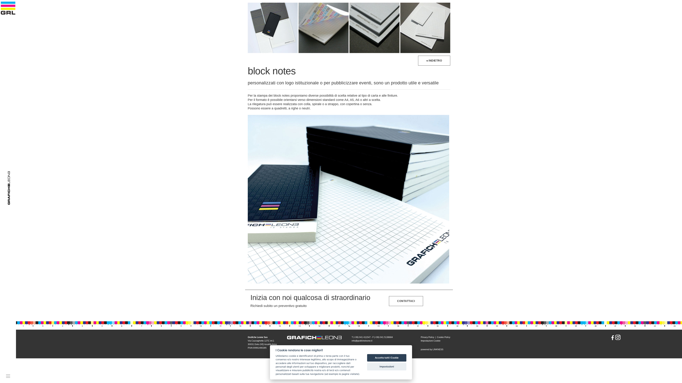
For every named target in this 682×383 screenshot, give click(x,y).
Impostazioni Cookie (430, 341)
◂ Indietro (434, 60)
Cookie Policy (443, 337)
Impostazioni (387, 366)
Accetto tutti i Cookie (387, 357)
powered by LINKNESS (432, 349)
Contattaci (406, 300)
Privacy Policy (427, 337)
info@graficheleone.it (362, 341)
